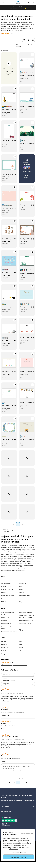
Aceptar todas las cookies (18, 857)
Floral (2, 598)
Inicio (2, 13)
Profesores (21, 650)
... (7, 13)
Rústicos (21, 589)
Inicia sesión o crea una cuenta (17, 8)
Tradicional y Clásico (24, 595)
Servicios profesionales (25, 626)
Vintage (21, 602)
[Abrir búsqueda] (7, 2)
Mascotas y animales (22, 13)
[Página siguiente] (23, 524)
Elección (3, 641)
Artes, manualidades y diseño (7, 613)
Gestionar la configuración (18, 852)
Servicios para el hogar (25, 623)
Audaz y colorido (6, 583)
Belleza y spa (5, 617)
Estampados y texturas (7, 595)
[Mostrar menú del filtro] (33, 40)
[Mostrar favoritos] (28, 40)
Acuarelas (4, 580)
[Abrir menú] (3, 2)
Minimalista (4, 602)
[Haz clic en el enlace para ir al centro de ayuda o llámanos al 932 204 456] (29, 2)
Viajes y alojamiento (24, 630)
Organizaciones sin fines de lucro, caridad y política (26, 616)
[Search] (32, 674)
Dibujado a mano (6, 586)
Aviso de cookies (13, 849)
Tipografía (21, 592)
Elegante (3, 592)
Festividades (4, 650)
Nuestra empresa (6, 811)
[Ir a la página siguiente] (26, 782)
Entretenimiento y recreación (9, 631)
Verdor (20, 598)
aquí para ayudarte (19, 800)
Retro (20, 586)
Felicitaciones (5, 647)
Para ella (21, 647)
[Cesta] (33, 2)
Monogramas (22, 583)
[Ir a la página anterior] (9, 782)
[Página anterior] (13, 524)
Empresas (4, 644)
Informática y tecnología (25, 612)
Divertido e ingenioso (7, 589)
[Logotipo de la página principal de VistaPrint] (18, 2)
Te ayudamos (5, 806)
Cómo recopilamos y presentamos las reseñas (14, 665)
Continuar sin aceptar (27, 833)
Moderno (21, 580)
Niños (20, 641)
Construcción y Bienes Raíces (7, 627)
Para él (20, 644)
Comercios (4, 620)
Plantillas (12, 13)
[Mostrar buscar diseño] (24, 40)
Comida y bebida (6, 623)
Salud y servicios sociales (26, 620)
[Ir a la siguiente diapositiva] (34, 8)
